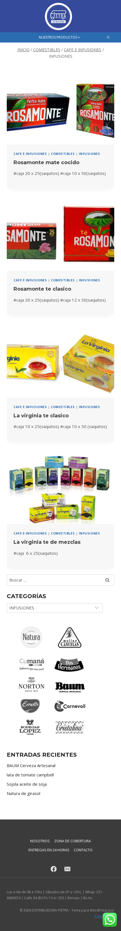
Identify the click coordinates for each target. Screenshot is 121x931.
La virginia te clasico (41, 416)
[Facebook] (54, 869)
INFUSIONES (89, 154)
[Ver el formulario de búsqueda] (108, 37)
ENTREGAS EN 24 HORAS (49, 849)
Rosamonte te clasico (42, 289)
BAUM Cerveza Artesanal (31, 765)
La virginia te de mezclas (47, 542)
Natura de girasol (23, 793)
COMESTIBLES (63, 154)
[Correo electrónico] (67, 869)
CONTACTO (83, 849)
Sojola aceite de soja (27, 784)
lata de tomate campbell (30, 775)
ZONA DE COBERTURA (72, 840)
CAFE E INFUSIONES (30, 154)
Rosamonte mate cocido (46, 162)
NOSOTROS (40, 840)
